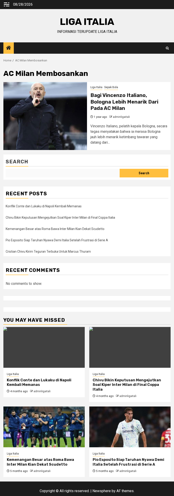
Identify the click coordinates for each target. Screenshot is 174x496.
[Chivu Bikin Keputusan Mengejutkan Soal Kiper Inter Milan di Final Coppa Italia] (130, 347)
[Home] (8, 48)
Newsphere (101, 491)
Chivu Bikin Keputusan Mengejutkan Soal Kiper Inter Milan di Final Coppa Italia (60, 217)
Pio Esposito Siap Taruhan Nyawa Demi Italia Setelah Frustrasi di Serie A (57, 240)
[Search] (167, 48)
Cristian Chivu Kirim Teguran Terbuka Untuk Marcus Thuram (48, 251)
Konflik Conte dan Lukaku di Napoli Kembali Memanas (44, 206)
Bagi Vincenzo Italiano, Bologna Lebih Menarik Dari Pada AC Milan (124, 101)
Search (17, 162)
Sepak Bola (111, 87)
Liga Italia (96, 87)
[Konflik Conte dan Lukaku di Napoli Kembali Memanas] (44, 347)
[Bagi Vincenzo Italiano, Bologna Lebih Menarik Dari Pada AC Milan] (45, 116)
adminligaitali (121, 117)
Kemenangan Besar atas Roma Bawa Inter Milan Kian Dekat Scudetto (55, 229)
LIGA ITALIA (87, 21)
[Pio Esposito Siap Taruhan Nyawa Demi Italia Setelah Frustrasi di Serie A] (130, 426)
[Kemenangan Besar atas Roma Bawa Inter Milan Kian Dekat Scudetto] (44, 426)
